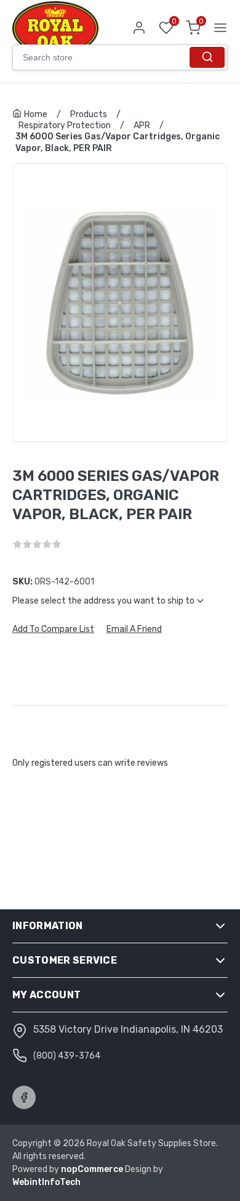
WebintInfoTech (46, 1182)
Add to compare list (53, 629)
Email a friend (134, 629)
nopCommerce (93, 1169)
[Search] (207, 57)
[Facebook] (24, 1097)
